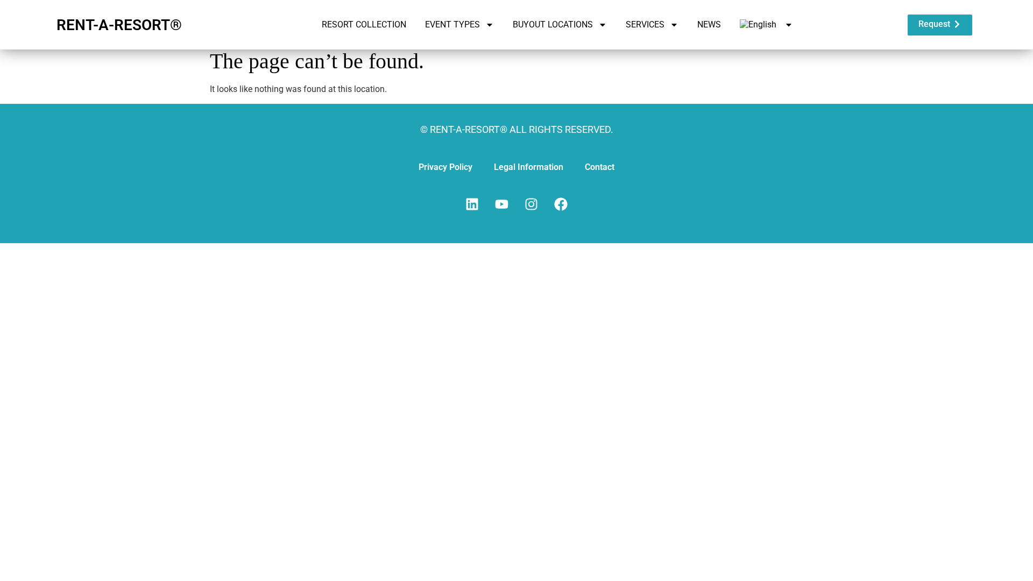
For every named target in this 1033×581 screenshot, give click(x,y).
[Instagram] (531, 203)
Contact (599, 167)
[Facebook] (561, 203)
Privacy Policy (445, 167)
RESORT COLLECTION (364, 24)
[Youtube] (502, 203)
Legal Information (528, 167)
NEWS (709, 24)
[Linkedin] (472, 203)
